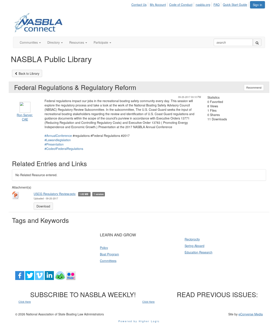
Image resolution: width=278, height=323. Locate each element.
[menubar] (190, 4)
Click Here (24, 301)
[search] (257, 42)
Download (43, 206)
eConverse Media (250, 314)
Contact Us (139, 4)
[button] (30, 42)
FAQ (216, 4)
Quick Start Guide (235, 4)
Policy (104, 247)
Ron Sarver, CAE (25, 117)
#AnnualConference (58, 135)
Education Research (198, 252)
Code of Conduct (180, 4)
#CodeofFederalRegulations (64, 148)
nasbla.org (203, 4)
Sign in (257, 5)
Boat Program (109, 254)
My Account (158, 4)
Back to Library (28, 73)
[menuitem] (140, 4)
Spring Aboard (194, 245)
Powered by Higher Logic (139, 321)
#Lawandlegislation (58, 140)
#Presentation (54, 144)
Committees (108, 260)
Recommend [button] (253, 87)
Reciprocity (192, 239)
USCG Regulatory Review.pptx (55, 194)
